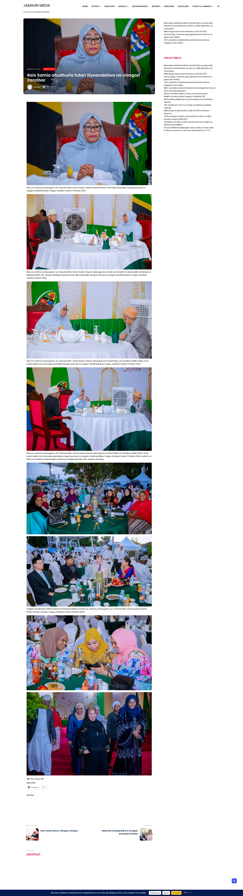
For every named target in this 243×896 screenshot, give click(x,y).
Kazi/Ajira (183, 6)
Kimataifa (110, 6)
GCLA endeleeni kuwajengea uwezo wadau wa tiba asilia (188, 127)
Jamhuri (36, 87)
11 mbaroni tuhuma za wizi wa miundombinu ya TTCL (187, 130)
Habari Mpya (49, 69)
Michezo (156, 6)
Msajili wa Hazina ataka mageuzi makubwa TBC (184, 96)
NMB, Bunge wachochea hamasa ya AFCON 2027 (185, 31)
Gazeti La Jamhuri (201, 6)
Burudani (169, 6)
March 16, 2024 (33, 69)
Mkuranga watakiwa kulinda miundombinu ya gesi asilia (188, 23)
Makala (122, 6)
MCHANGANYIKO (140, 6)
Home (85, 6)
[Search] (218, 6)
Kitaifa (95, 6)
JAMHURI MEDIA (36, 5)
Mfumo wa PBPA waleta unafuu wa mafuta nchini (186, 93)
